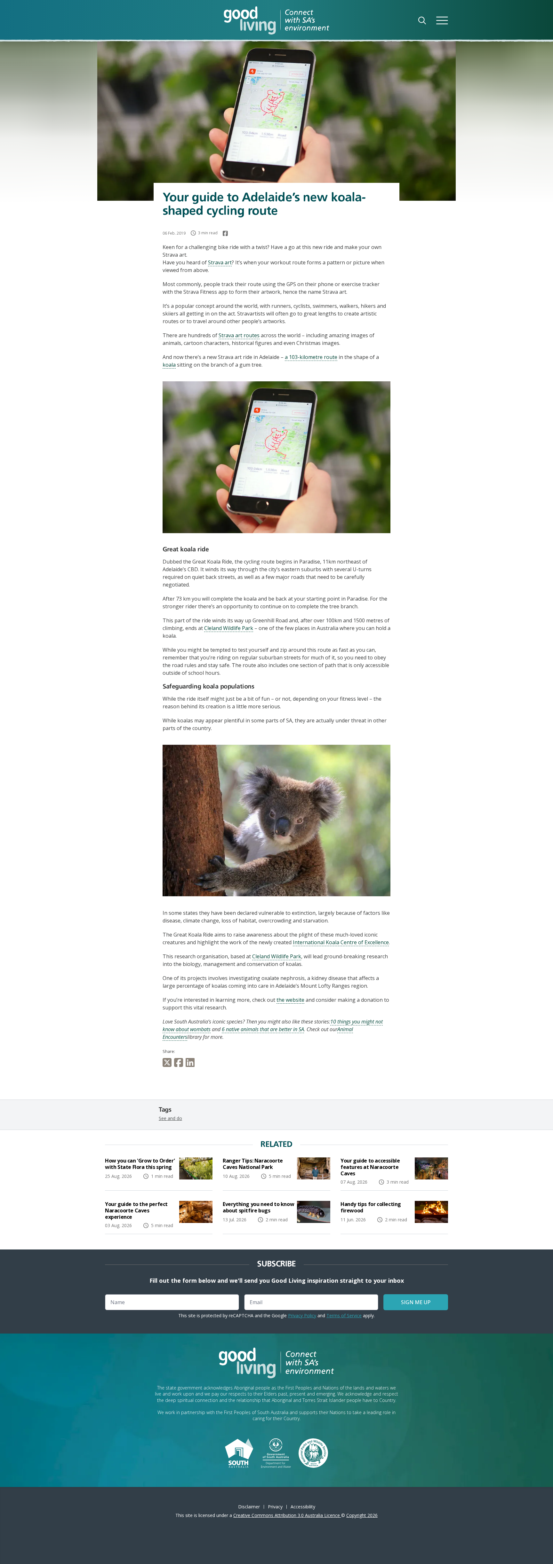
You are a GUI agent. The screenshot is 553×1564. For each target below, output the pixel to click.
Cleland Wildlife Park (228, 628)
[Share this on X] (168, 1062)
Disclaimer (249, 1507)
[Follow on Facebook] (225, 233)
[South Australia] (239, 1452)
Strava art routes (239, 335)
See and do (170, 1118)
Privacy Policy (302, 1315)
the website (290, 999)
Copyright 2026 (362, 1515)
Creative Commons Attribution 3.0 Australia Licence (287, 1515)
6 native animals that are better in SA (263, 1029)
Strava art (220, 262)
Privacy (275, 1507)
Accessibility (303, 1507)
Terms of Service (344, 1315)
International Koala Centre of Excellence (341, 942)
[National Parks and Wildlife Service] (313, 1452)
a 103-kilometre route (311, 357)
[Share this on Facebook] (180, 1062)
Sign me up (415, 1302)
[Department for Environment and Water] (276, 1452)
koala (169, 364)
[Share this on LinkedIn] (191, 1062)
